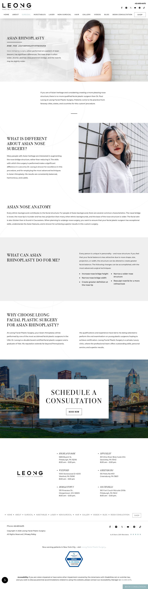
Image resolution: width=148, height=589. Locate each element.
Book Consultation (122, 14)
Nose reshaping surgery (16, 51)
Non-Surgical (64, 14)
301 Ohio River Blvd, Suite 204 (112, 458)
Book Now (74, 412)
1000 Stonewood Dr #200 (70, 475)
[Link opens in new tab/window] (122, 7)
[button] (5, 580)
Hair (77, 14)
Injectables (40, 14)
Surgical (26, 14)
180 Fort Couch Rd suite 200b (112, 491)
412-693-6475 (126, 580)
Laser (51, 14)
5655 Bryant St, (68, 458)
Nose (15, 46)
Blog (106, 14)
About (15, 14)
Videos (97, 14)
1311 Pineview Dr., (69, 491)
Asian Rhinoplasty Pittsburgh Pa (32, 46)
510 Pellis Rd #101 (109, 475)
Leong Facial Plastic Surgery (93, 547)
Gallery (87, 14)
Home (6, 14)
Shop (139, 14)
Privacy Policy (30, 534)
